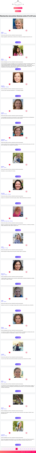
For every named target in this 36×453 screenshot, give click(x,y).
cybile (2, 300)
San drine (3, 193)
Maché (2, 113)
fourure (2, 220)
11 (22, 448)
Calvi (2, 301)
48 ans (7, 86)
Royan (2, 33)
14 (28, 448)
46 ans (6, 140)
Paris (2, 382)
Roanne (2, 435)
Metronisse (3, 273)
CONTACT (33, 451)
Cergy (2, 408)
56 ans (9, 194)
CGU (24, 451)
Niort (2, 167)
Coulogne (3, 247)
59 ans (5, 33)
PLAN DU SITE (28, 451)
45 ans (5, 301)
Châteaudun (3, 86)
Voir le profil (18, 42)
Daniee (2, 327)
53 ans (6, 435)
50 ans (5, 167)
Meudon (2, 140)
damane (2, 166)
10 (20, 448)
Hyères (2, 60)
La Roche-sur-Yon (4, 194)
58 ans (5, 382)
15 (30, 448)
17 (34, 448)
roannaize (3, 434)
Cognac (2, 274)
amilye (2, 32)
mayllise (2, 354)
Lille (2, 355)
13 (26, 448)
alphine (2, 407)
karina (2, 381)
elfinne (2, 59)
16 (32, 448)
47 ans (5, 60)
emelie (2, 246)
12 (24, 448)
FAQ (22, 451)
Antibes (2, 328)
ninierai (2, 112)
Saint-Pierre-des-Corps (5, 221)
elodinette (3, 139)
